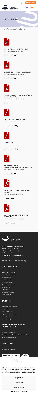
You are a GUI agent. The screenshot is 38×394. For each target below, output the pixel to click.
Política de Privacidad (16, 391)
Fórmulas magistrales (8, 332)
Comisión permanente (8, 285)
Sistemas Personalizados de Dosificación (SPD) (15, 335)
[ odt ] (15, 55)
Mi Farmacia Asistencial (9, 337)
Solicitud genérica (7, 311)
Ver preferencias (19, 387)
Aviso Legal (25, 391)
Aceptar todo (19, 378)
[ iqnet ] (13, 198)
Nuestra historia (6, 280)
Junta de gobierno (7, 282)
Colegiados (31, 2)
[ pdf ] (6, 55)
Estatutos (5, 289)
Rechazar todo (19, 382)
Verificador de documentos (9, 306)
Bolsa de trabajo (6, 319)
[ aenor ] (7, 198)
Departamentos (6, 287)
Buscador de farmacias (8, 349)
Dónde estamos (6, 277)
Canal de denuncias (7, 316)
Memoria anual (6, 294)
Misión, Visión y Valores (8, 274)
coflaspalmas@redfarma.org (10, 251)
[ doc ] (10, 55)
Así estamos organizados (9, 272)
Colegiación (5, 309)
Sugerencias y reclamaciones (10, 314)
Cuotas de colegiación (8, 292)
